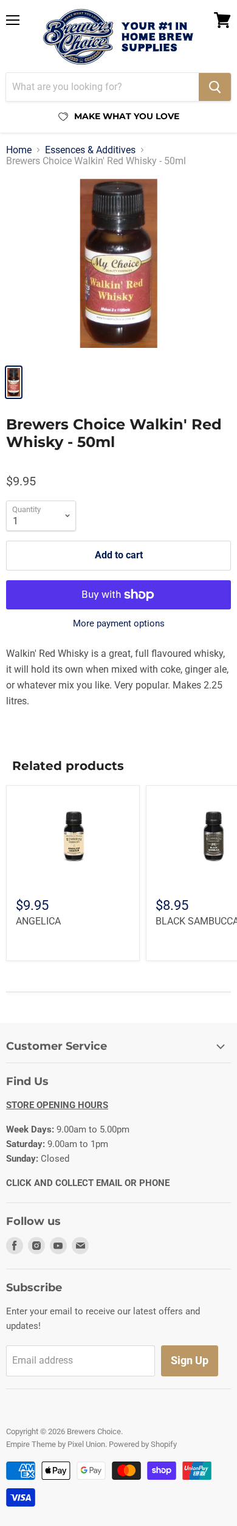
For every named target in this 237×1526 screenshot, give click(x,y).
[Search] (215, 87)
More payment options (119, 624)
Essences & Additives (90, 150)
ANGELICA (38, 921)
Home (19, 150)
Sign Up (189, 1360)
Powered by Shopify (143, 1444)
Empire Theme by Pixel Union (55, 1444)
